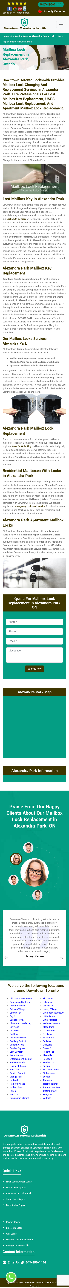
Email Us (14, 1262)
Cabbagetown (17, 1020)
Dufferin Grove (17, 1044)
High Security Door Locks (19, 1181)
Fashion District (17, 1062)
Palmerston (48, 1037)
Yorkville (47, 1098)
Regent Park (49, 1051)
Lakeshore (48, 1002)
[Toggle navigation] (61, 24)
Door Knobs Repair (15, 1205)
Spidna (46, 1066)
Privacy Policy (13, 1222)
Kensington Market (19, 1098)
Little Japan (49, 1016)
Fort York (14, 1069)
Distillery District (18, 1041)
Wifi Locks (11, 1233)
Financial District (18, 1066)
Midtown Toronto (51, 1023)
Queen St (47, 1048)
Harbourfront (16, 1087)
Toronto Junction (51, 1087)
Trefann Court (49, 1091)
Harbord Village (17, 1083)
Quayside (47, 1044)
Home (6, 36)
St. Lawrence (49, 1073)
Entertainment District (20, 1059)
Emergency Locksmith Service (30, 506)
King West (48, 998)
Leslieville (48, 1005)
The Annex (48, 1080)
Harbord (14, 1080)
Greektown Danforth (20, 1002)
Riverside (47, 1055)
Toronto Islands (51, 1083)
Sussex (46, 1076)
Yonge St (47, 1094)
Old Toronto (48, 1030)
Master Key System (16, 1187)
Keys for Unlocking (21, 446)
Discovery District (18, 1037)
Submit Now (34, 669)
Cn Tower (14, 1030)
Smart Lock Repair (15, 1199)
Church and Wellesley (20, 1023)
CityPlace (14, 1027)
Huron (13, 1091)
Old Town (47, 1034)
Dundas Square (17, 1048)
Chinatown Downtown (21, 998)
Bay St (13, 1016)
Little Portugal (50, 1020)
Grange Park (16, 1076)
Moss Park (48, 1027)
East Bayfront (16, 1051)
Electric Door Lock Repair (18, 1193)
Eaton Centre (16, 1055)
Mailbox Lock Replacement (19, 1239)
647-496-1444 (51, 4)
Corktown (14, 1034)
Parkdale (47, 1041)
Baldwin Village (17, 1009)
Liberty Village (50, 1009)
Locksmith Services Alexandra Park (29, 36)
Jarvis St (14, 1094)
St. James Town (51, 1069)
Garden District (17, 1073)
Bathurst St (15, 1012)
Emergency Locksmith (17, 1245)
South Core (48, 1062)
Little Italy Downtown (53, 1012)
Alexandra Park (17, 1005)
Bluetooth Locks (14, 1228)
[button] (28, 847)
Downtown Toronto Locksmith (39, 1282)
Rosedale (47, 1059)
